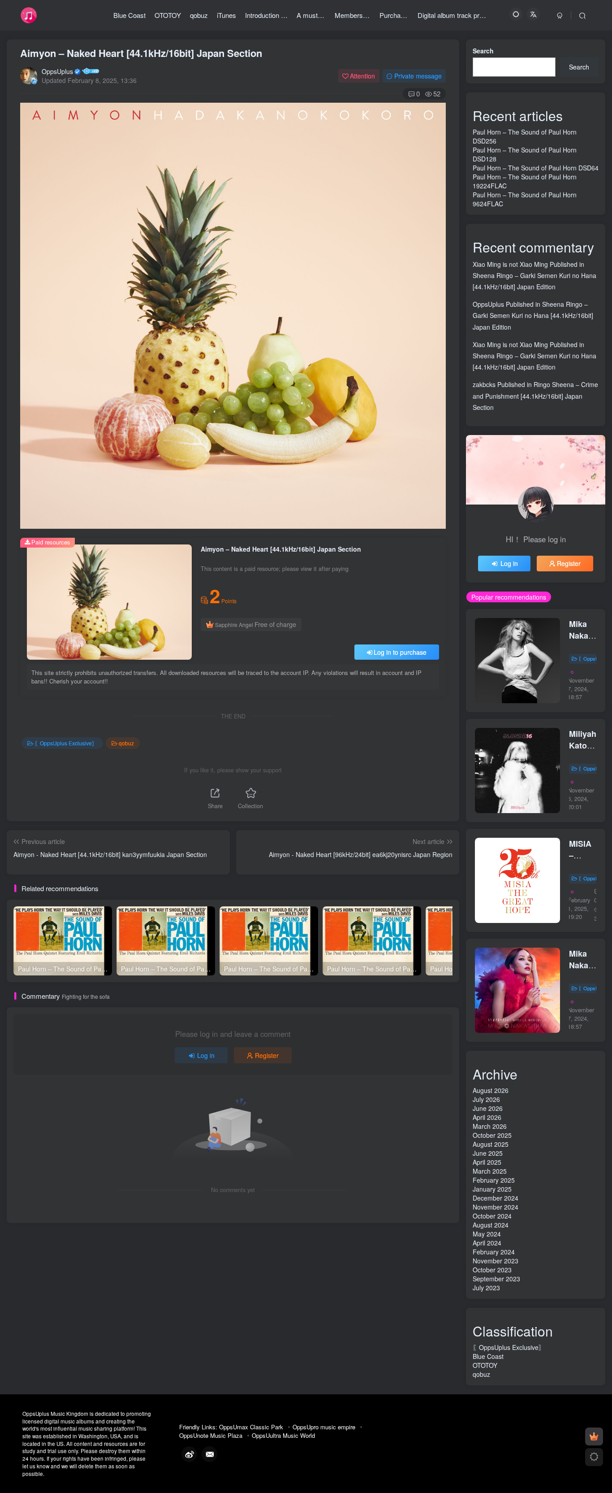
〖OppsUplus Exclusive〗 (65, 743)
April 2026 (487, 1117)
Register (267, 1055)
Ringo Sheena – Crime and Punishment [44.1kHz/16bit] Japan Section (535, 395)
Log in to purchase (400, 652)
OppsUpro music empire (324, 1427)
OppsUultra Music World (283, 1435)
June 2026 (488, 1108)
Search (483, 50)
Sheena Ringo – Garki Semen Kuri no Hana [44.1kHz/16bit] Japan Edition (533, 315)
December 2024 (495, 1197)
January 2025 (492, 1188)
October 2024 (492, 1215)
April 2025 (487, 1162)
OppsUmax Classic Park (251, 1427)
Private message (418, 75)
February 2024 (494, 1251)
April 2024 (487, 1242)
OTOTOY (485, 1365)
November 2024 (495, 1206)
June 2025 (488, 1153)
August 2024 (491, 1224)
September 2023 (496, 1278)
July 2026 (486, 1099)
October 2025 (492, 1135)
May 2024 (487, 1233)
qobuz (126, 743)
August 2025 (491, 1144)
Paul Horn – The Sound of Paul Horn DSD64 (536, 167)
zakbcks (484, 384)
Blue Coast (488, 1356)
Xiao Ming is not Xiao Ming (510, 264)
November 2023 (495, 1260)
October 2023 (492, 1269)
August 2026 (491, 1090)
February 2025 (494, 1179)
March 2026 (490, 1126)
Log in (206, 1055)
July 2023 (486, 1287)
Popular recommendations (508, 596)
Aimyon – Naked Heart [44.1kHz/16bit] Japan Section (141, 53)
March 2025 (490, 1171)
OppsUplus (57, 71)
